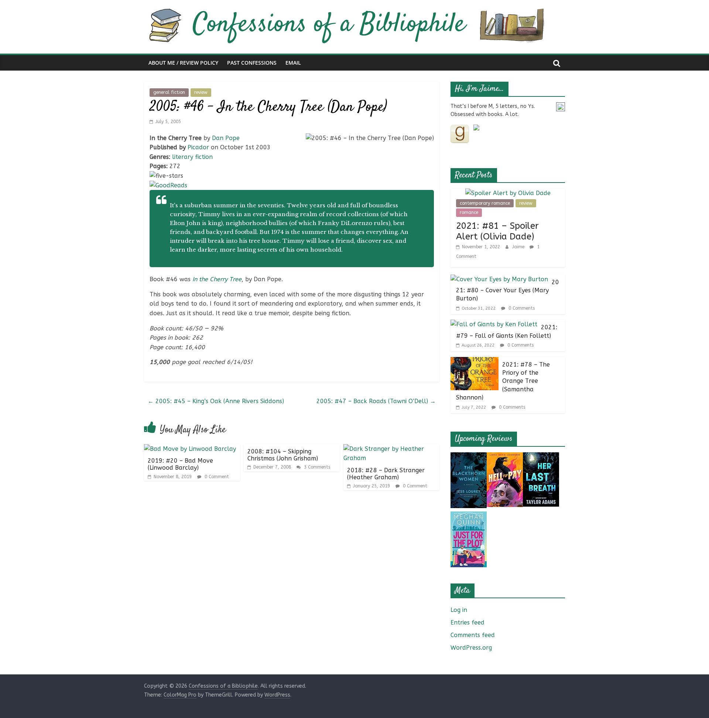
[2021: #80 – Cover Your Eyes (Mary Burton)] (499, 279)
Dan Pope (226, 138)
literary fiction (192, 156)
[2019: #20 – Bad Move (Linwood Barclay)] (190, 448)
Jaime (519, 246)
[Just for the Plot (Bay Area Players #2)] (469, 516)
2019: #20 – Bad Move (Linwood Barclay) (180, 464)
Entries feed (467, 622)
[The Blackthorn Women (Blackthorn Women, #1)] (469, 456)
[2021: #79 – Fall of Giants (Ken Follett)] (494, 324)
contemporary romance (485, 203)
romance (469, 212)
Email (293, 62)
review (201, 92)
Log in (459, 609)
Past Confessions (252, 62)
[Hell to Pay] (505, 456)
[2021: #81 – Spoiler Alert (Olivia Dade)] (508, 193)
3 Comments (316, 467)
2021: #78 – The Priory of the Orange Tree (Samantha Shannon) (503, 381)
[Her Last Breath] (541, 456)
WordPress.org (471, 647)
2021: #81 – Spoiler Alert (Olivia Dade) (497, 231)
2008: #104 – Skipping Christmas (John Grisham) (282, 455)
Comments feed (473, 635)
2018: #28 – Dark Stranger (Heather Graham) (386, 474)
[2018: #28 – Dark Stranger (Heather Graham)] (391, 448)
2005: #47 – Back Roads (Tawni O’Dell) (376, 401)
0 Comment (216, 476)
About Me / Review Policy (183, 62)
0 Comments (521, 308)
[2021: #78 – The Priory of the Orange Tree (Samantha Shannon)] (475, 361)
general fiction (169, 92)
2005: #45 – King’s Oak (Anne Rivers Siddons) (216, 401)
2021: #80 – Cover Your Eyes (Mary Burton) (507, 290)
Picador (198, 147)
